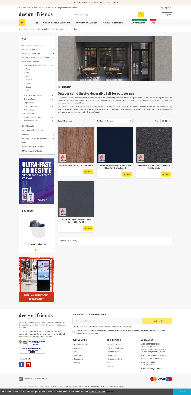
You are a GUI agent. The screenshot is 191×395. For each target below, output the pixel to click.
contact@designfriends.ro (152, 369)
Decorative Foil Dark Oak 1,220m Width (76, 165)
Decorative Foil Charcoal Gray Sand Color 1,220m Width (76, 220)
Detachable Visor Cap (37, 244)
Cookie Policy (113, 355)
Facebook (21, 364)
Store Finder (24, 8)
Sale (75, 352)
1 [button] (35, 250)
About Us (37, 8)
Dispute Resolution (115, 359)
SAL (109, 363)
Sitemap (77, 363)
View (157, 121)
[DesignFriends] (36, 14)
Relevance (109, 121)
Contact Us (48, 8)
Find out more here (97, 391)
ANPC (110, 366)
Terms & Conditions (115, 348)
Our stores (78, 348)
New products (79, 355)
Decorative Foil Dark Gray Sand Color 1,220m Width (154, 166)
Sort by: (100, 121)
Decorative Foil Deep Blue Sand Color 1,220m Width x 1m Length (115, 166)
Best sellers (78, 359)
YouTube (28, 364)
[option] (37, 231)
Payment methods (81, 344)
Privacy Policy (93, 333)
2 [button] (38, 250)
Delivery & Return (114, 344)
